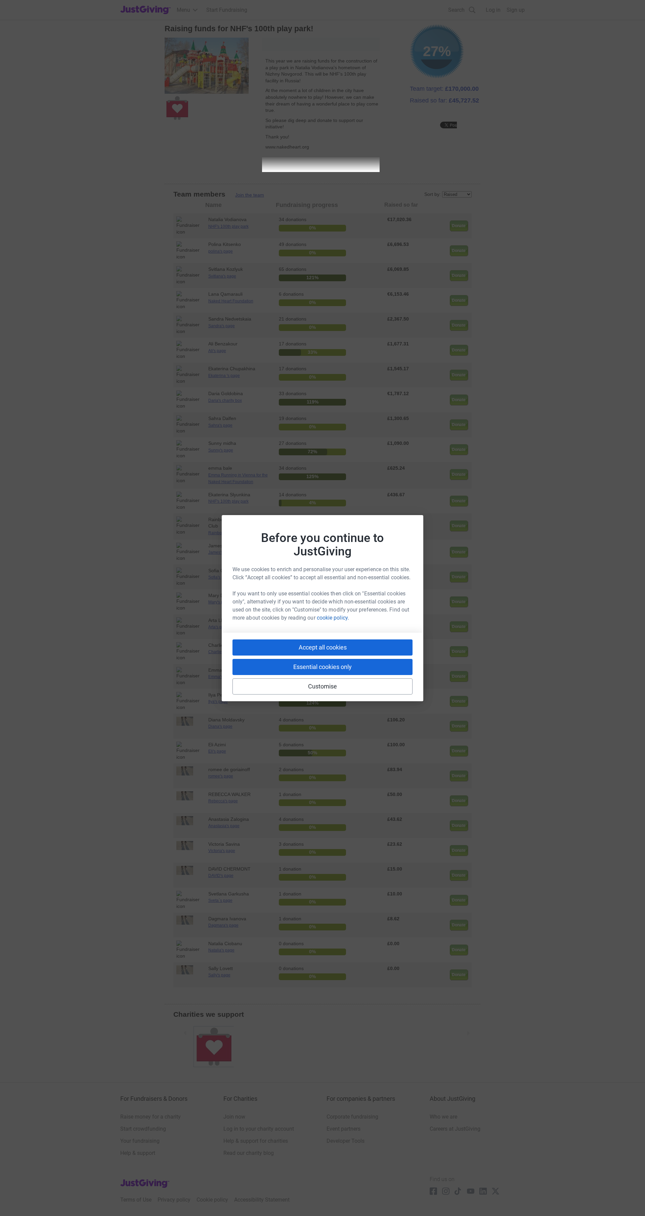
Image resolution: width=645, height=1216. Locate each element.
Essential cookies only (322, 666)
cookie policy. (333, 618)
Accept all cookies (323, 647)
